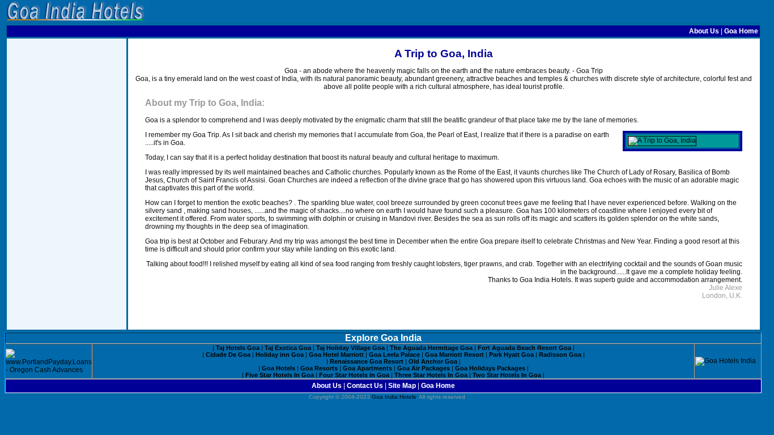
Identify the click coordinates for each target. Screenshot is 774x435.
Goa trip (157, 241)
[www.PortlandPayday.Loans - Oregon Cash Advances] (49, 370)
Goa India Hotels (394, 397)
